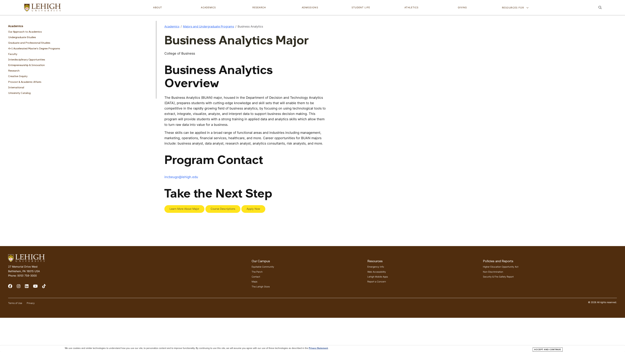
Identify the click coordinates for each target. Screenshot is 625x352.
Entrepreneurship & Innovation (26, 65)
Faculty (12, 54)
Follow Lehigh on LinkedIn (29, 287)
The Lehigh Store (261, 286)
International (16, 87)
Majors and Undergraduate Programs (208, 26)
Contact (256, 276)
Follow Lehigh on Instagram (21, 287)
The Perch (257, 271)
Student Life (361, 7)
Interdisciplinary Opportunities (26, 60)
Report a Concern (376, 281)
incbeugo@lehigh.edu (181, 177)
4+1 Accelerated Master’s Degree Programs (34, 48)
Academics (208, 7)
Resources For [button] (513, 7)
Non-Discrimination (493, 271)
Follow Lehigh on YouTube (37, 287)
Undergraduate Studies (22, 37)
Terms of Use (15, 303)
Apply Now (253, 209)
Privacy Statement (318, 348)
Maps (254, 281)
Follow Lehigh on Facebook (12, 287)
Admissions (310, 7)
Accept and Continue (547, 349)
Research (259, 7)
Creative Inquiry (18, 76)
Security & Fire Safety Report (498, 276)
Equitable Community (263, 266)
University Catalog (19, 93)
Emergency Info (375, 266)
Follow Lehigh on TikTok (46, 287)
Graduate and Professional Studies (29, 43)
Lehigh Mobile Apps (377, 276)
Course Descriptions (223, 209)
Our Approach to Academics (25, 32)
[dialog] (312, 348)
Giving (462, 7)
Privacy (31, 303)
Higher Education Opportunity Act (500, 266)
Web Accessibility (376, 271)
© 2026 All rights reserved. (602, 302)
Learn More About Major (184, 209)
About (157, 7)
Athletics (411, 7)
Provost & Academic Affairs (24, 82)
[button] (600, 7)
